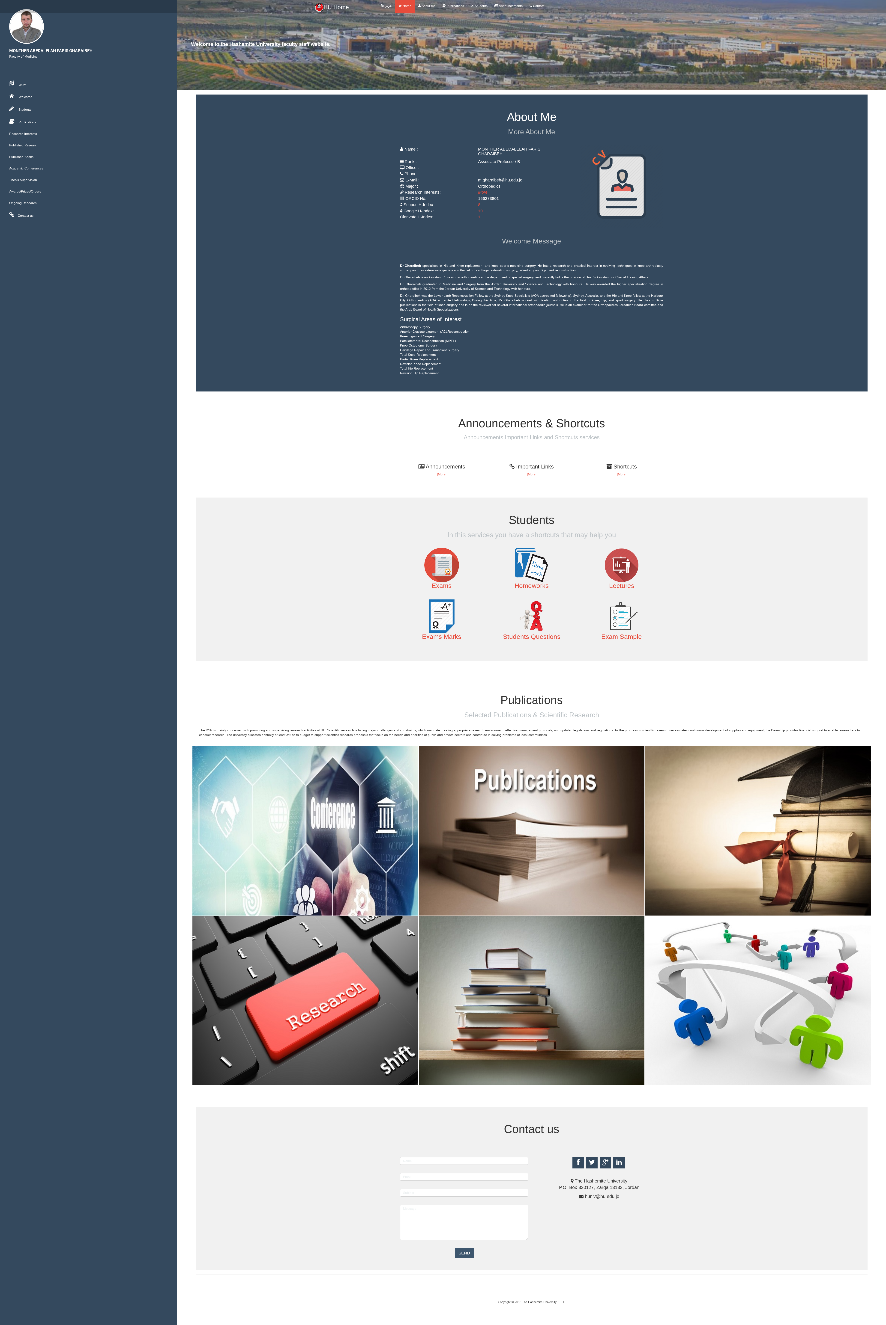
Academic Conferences (26, 168)
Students (481, 6)
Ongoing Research (23, 203)
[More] (441, 474)
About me (428, 6)
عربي (387, 6)
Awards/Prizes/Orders (25, 191)
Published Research (24, 145)
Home (406, 6)
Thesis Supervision (23, 180)
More (483, 192)
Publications (455, 6)
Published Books (21, 157)
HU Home (336, 7)
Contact (538, 6)
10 (480, 211)
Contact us (25, 215)
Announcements (510, 6)
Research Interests (23, 134)
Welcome (25, 97)
